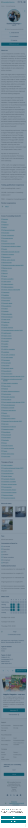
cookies (7, 809)
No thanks (13, 821)
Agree (13, 817)
